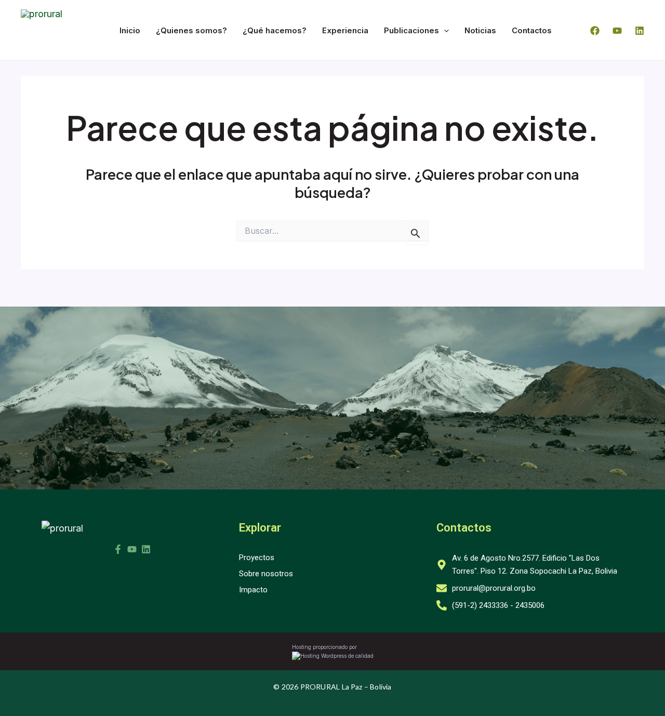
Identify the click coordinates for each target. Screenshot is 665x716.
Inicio (129, 30)
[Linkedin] (639, 30)
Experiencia (345, 30)
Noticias (480, 30)
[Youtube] (617, 30)
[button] (444, 30)
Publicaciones (411, 30)
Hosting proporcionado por (324, 647)
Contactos (532, 30)
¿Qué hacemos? (275, 30)
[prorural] (62, 528)
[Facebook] (595, 30)
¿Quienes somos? (191, 30)
